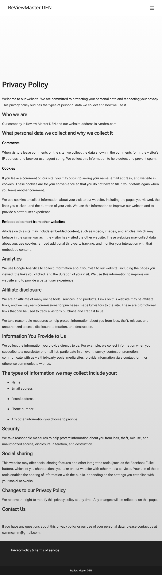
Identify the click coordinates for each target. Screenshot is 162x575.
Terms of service (47, 550)
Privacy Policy (21, 550)
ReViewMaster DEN (30, 8)
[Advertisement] (81, 47)
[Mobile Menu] (152, 7)
